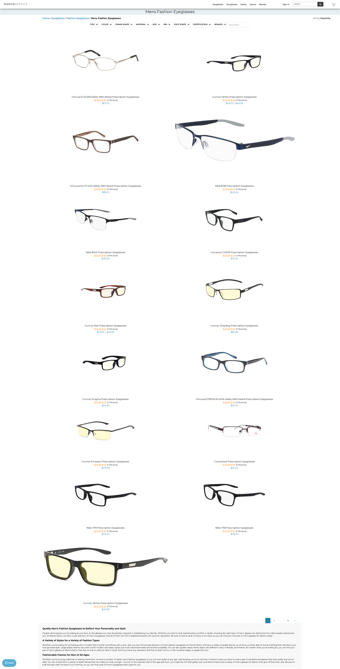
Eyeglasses (58, 18)
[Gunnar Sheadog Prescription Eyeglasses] (234, 277)
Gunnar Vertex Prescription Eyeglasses (234, 97)
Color (104, 24)
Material (141, 24)
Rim (165, 24)
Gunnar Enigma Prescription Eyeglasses (105, 399)
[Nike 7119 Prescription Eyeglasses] (105, 478)
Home (46, 18)
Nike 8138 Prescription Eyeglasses (234, 186)
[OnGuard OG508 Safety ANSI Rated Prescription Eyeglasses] (105, 51)
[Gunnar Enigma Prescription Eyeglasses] (105, 342)
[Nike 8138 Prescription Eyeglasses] (234, 113)
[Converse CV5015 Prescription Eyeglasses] (234, 207)
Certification (200, 24)
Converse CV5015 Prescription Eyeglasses (234, 252)
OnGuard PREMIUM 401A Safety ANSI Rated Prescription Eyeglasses (234, 399)
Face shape (180, 24)
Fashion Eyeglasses (77, 18)
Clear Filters (234, 25)
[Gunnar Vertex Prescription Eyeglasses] (234, 40)
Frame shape (122, 24)
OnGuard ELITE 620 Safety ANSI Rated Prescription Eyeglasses (105, 186)
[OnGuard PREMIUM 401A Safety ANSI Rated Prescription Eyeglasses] (234, 353)
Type (92, 24)
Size (154, 24)
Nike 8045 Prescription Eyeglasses (105, 252)
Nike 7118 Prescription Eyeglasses (234, 527)
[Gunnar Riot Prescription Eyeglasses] (105, 268)
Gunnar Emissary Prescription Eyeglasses (105, 461)
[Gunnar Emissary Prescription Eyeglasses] (105, 418)
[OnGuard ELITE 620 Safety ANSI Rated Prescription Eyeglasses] (105, 132)
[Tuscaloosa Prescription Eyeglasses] (234, 415)
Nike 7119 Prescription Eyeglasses (106, 527)
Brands (218, 24)
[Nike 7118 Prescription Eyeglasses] (234, 478)
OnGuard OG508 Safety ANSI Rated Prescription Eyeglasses (105, 97)
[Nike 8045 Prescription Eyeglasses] (105, 202)
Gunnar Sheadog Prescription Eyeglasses (234, 325)
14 (288, 620)
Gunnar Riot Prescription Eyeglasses (105, 325)
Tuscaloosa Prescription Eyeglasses (234, 461)
